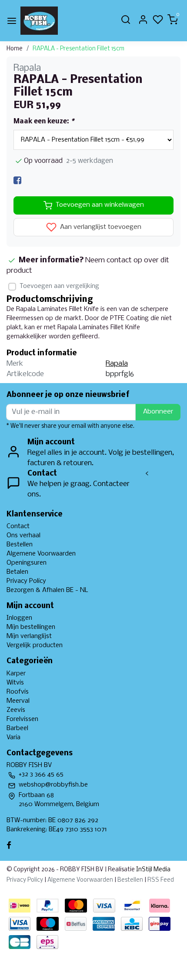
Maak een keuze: (43, 121)
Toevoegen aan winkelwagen (100, 205)
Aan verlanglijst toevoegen (99, 227)
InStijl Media (152, 869)
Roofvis (18, 691)
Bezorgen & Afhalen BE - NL (47, 590)
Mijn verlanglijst (29, 636)
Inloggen (19, 618)
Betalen (17, 572)
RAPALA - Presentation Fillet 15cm (78, 49)
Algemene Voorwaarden (41, 553)
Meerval (18, 701)
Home (15, 49)
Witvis (15, 682)
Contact (18, 526)
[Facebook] (17, 180)
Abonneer (158, 411)
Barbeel (17, 728)
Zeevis (16, 710)
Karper (16, 673)
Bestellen (20, 544)
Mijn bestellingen (31, 627)
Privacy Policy (26, 581)
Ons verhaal (23, 535)
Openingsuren (27, 562)
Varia (13, 737)
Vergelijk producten (35, 645)
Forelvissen (22, 719)
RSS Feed (160, 880)
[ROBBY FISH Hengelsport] (39, 21)
